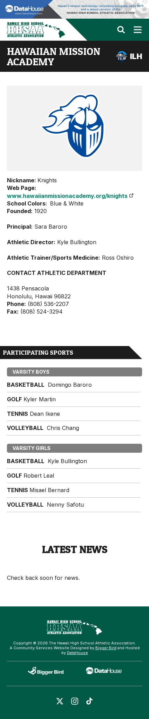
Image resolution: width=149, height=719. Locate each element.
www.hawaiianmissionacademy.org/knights (67, 195)
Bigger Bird (105, 647)
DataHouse (77, 652)
